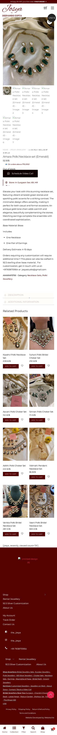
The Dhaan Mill (10, 700)
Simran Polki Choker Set (41, 411)
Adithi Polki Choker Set (14, 465)
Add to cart (10, 366)
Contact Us (8, 624)
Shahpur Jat (39, 697)
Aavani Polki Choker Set (15, 411)
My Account (9, 615)
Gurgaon (29, 693)
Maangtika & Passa (23, 679)
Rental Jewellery (11, 599)
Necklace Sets (34, 275)
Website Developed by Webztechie (39, 718)
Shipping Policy (24, 709)
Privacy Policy (11, 709)
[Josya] (12, 10)
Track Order (9, 620)
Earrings (11, 679)
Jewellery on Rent (38, 686)
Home (5, 150)
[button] (49, 21)
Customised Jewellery (20, 686)
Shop (5, 594)
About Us (7, 607)
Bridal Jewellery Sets (25, 672)
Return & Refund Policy (41, 709)
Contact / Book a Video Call (20, 689)
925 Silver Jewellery (24, 675)
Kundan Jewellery (42, 672)
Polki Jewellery (18, 150)
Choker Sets (39, 675)
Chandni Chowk (41, 693)
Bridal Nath (37, 679)
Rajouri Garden (26, 697)
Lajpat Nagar (14, 697)
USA (5, 704)
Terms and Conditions (28, 713)
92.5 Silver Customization (16, 603)
